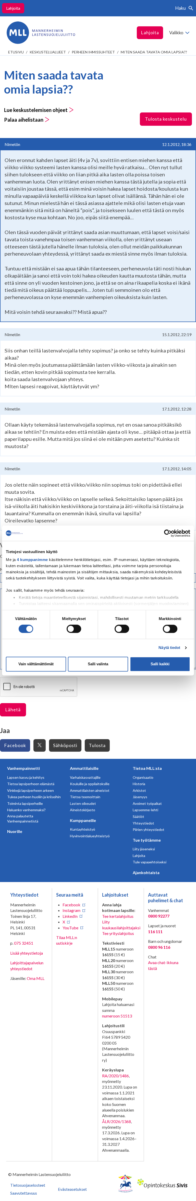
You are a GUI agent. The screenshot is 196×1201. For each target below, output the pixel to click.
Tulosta (97, 745)
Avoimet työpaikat (147, 803)
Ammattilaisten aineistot (89, 790)
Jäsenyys (140, 797)
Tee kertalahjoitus (117, 916)
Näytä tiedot (169, 648)
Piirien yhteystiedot (148, 829)
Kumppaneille (83, 820)
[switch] (74, 629)
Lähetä (13, 709)
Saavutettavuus (23, 1193)
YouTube (70, 927)
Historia (139, 784)
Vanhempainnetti (23, 768)
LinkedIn (70, 916)
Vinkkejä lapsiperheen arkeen (30, 790)
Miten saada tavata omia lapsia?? (154, 52)
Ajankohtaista (146, 872)
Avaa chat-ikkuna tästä (163, 965)
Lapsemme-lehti (145, 810)
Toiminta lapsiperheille (25, 803)
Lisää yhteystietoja (26, 953)
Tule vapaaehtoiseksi (149, 862)
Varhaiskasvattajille (85, 777)
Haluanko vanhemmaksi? (26, 810)
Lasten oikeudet (83, 803)
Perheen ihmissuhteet (93, 52)
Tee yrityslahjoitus (118, 933)
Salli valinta (98, 664)
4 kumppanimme (32, 559)
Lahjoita (13, 8)
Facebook (15, 745)
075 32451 (23, 943)
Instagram (71, 910)
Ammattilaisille (84, 768)
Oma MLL (35, 978)
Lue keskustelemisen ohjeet (36, 110)
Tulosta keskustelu (166, 119)
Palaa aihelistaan (24, 120)
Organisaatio (143, 777)
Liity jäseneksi (144, 849)
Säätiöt (138, 816)
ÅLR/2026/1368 (116, 1121)
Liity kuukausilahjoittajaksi (121, 924)
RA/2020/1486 (115, 1075)
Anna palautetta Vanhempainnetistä (22, 818)
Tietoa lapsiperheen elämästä (30, 784)
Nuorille (14, 831)
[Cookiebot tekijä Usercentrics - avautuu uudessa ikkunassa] (167, 533)
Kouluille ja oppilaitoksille (89, 784)
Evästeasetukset (72, 1189)
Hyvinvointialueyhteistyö (90, 836)
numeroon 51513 (117, 1015)
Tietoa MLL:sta (147, 768)
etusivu (16, 52)
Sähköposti (65, 745)
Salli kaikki (160, 664)
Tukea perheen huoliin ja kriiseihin (34, 797)
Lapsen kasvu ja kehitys (25, 777)
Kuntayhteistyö (82, 829)
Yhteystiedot (143, 823)
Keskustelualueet (48, 52)
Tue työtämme (147, 840)
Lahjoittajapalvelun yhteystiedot (26, 965)
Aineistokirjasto (82, 810)
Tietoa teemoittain (85, 797)
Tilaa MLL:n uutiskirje (66, 940)
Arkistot (139, 790)
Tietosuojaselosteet (27, 1185)
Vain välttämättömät (36, 664)
